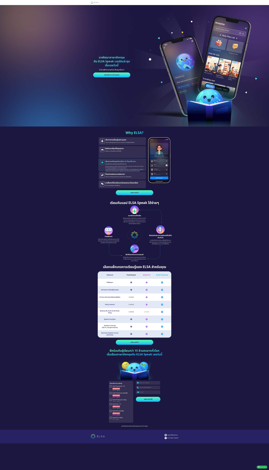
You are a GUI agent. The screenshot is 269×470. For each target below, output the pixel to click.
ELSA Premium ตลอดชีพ (120, 392)
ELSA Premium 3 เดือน (120, 398)
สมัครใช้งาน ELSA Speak (111, 75)
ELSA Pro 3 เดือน (118, 416)
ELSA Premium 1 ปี (119, 385)
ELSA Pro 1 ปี (117, 403)
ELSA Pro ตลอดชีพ (118, 409)
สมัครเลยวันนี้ (135, 191)
